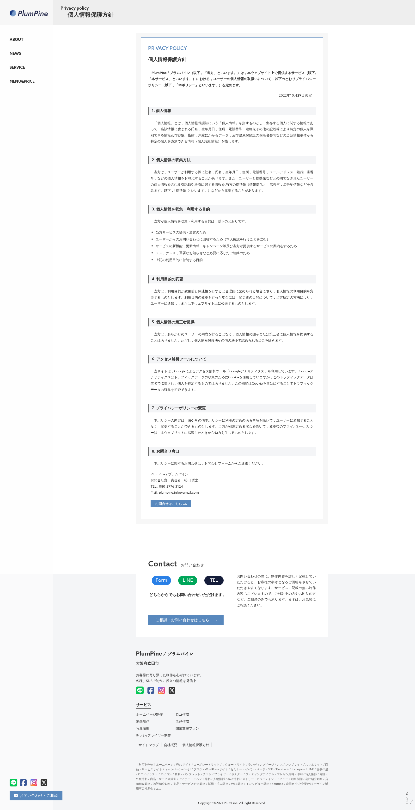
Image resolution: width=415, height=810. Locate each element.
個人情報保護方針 (195, 744)
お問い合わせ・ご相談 (39, 795)
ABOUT (18, 41)
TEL (214, 580)
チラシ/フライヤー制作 (153, 735)
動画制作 (142, 721)
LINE (188, 580)
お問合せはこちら (169, 503)
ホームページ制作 (149, 714)
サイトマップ (149, 744)
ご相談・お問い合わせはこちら (183, 620)
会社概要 (170, 744)
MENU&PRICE (22, 83)
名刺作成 (182, 721)
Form (161, 580)
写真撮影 (142, 728)
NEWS (15, 55)
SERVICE (17, 69)
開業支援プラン (187, 728)
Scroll (407, 798)
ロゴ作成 (182, 714)
